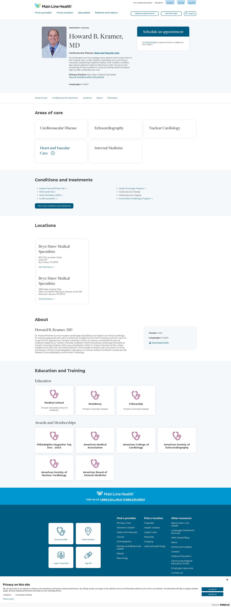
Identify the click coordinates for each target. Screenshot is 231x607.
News (174, 542)
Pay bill (192, 3)
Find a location (153, 518)
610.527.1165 (151, 42)
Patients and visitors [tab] (106, 12)
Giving (181, 3)
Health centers (152, 527)
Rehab (120, 553)
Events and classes (181, 547)
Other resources (181, 518)
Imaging (148, 541)
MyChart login (171, 13)
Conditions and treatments (65, 98)
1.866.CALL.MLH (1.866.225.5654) (122, 499)
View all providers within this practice (86, 77)
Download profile (160, 342)
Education (112, 98)
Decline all (212, 594)
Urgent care (150, 532)
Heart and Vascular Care (106, 53)
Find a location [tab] (65, 12)
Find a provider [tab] (43, 12)
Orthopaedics (124, 541)
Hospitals (149, 523)
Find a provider (126, 518)
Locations (87, 98)
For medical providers (142, 3)
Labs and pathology (154, 546)
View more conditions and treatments (54, 206)
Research (159, 3)
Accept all (212, 589)
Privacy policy (8, 599)
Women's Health (126, 527)
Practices (149, 537)
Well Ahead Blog (180, 537)
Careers (170, 3)
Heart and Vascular (127, 532)
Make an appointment (144, 13)
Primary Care (124, 523)
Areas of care (41, 98)
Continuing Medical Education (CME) (181, 562)
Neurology (122, 558)
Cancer (120, 537)
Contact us (177, 573)
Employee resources (182, 568)
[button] (115, 269)
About (99, 98)
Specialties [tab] (84, 12)
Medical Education (181, 556)
